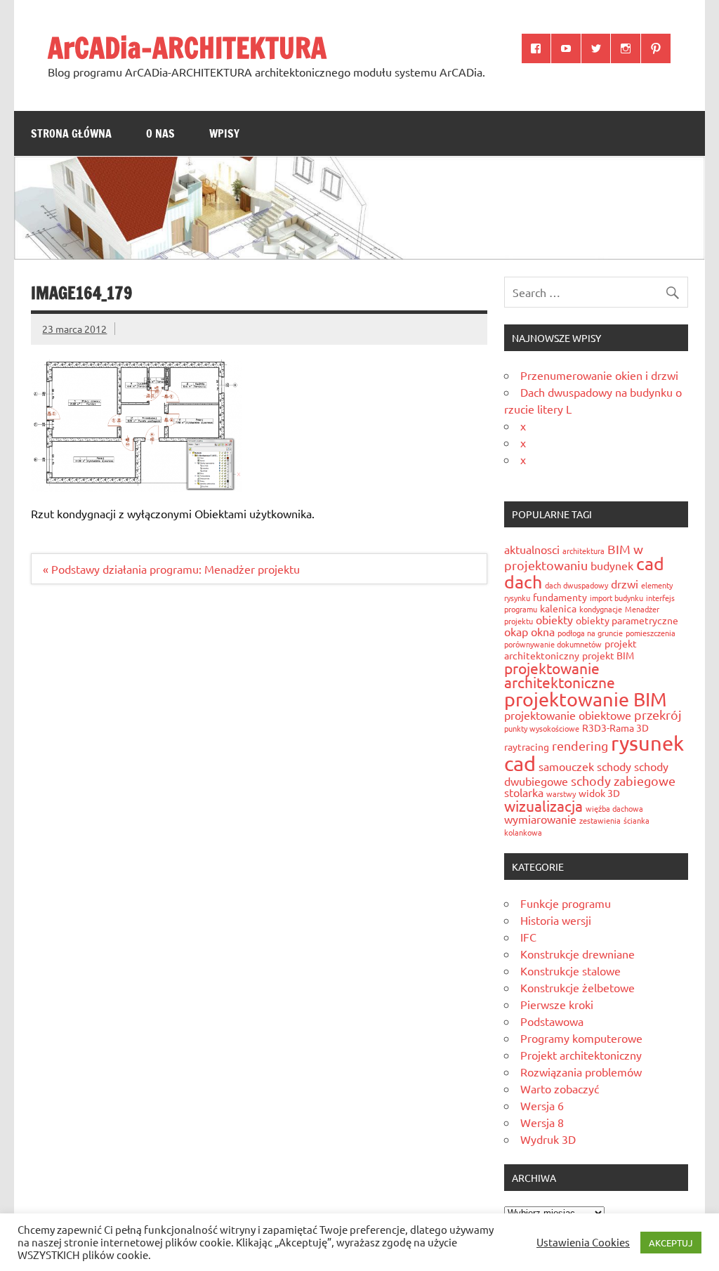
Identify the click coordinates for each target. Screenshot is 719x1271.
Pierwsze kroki (556, 1004)
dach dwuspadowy (576, 585)
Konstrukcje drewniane (577, 954)
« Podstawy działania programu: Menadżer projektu (171, 569)
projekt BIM (608, 655)
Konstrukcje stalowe (570, 970)
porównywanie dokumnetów (553, 644)
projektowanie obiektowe (567, 715)
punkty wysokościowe (541, 728)
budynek (612, 565)
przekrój (658, 714)
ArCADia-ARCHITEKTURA (187, 47)
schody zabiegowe (623, 780)
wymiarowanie (540, 819)
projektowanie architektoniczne (559, 675)
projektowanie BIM (585, 699)
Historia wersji (555, 920)
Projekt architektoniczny (581, 1055)
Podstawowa (551, 1021)
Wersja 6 (542, 1105)
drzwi (624, 584)
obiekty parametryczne (627, 620)
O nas (160, 133)
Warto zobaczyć (559, 1088)
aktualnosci (532, 549)
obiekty (554, 619)
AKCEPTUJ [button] (671, 1243)
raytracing (526, 746)
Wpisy (224, 133)
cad (650, 563)
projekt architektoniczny (570, 649)
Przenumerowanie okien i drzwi (599, 375)
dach (523, 582)
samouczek (566, 766)
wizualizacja (543, 805)
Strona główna (71, 133)
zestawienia (600, 820)
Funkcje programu (565, 903)
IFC (528, 937)
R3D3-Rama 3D (615, 727)
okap (516, 631)
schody (614, 766)
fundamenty (560, 597)
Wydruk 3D (548, 1139)
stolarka (523, 792)
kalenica (558, 608)
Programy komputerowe (581, 1038)
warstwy (561, 793)
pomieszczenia (650, 632)
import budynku (616, 597)
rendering (580, 745)
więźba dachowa (614, 808)
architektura (583, 550)
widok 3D (599, 792)
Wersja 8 (542, 1122)
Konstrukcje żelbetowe (577, 987)
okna (543, 631)
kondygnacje (600, 608)
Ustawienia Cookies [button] (583, 1242)
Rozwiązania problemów (581, 1072)
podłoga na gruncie (590, 632)
